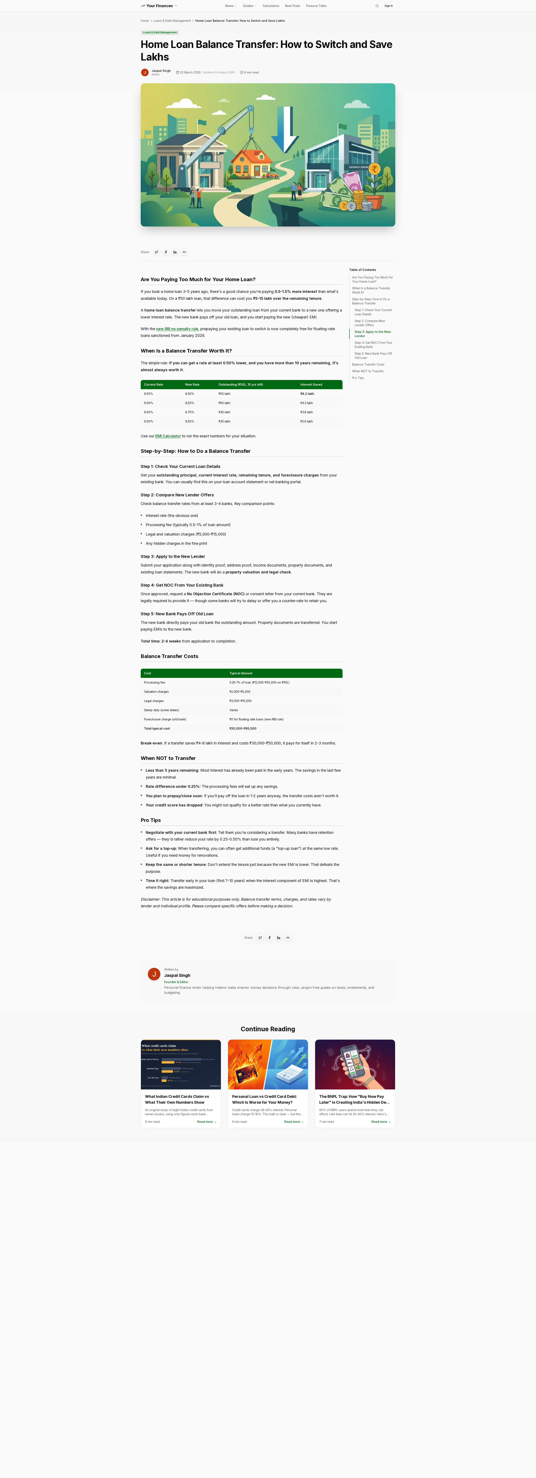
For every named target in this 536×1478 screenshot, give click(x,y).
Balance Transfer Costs (368, 364)
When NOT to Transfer (368, 371)
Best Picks (292, 6)
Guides (248, 6)
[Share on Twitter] (156, 252)
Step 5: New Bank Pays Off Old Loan (373, 355)
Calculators (271, 6)
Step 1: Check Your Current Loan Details (373, 312)
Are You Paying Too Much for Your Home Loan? (372, 279)
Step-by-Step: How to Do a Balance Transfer (371, 301)
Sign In (389, 5)
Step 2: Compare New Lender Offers (370, 323)
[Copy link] (184, 252)
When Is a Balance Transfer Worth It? (371, 290)
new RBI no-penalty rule (177, 329)
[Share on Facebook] (166, 252)
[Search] (377, 6)
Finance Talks (316, 6)
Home (145, 20)
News (229, 6)
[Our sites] (176, 5)
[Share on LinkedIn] (175, 252)
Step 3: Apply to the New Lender (373, 334)
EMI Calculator (168, 436)
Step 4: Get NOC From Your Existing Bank (373, 345)
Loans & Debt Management (172, 20)
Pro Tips (358, 378)
